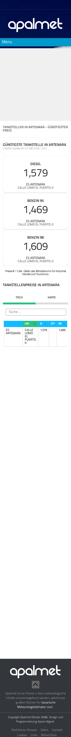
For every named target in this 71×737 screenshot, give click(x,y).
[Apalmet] (35, 33)
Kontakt (57, 730)
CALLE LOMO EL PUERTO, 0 (35, 187)
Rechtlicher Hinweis (24, 730)
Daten (44, 730)
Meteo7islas (49, 735)
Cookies (22, 735)
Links (34, 735)
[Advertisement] (35, 83)
